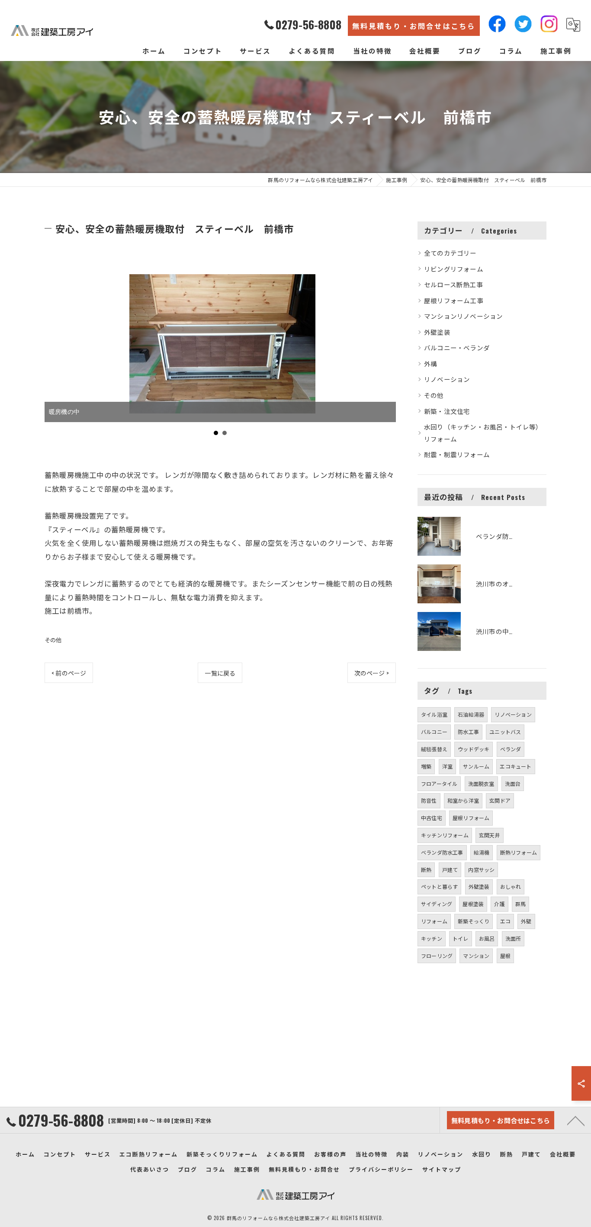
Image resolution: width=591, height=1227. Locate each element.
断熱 (426, 869)
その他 (53, 639)
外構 (430, 363)
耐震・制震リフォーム (457, 454)
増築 (426, 766)
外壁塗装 (437, 331)
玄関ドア (500, 800)
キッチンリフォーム (445, 835)
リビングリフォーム (453, 268)
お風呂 (487, 938)
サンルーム (476, 766)
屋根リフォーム (471, 817)
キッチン (431, 938)
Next (385, 358)
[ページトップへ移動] (576, 1120)
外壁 (526, 921)
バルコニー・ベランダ (457, 347)
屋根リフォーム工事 (453, 300)
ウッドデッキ (473, 749)
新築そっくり (473, 921)
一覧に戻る (220, 672)
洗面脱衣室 (481, 783)
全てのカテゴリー (450, 252)
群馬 (520, 903)
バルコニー (434, 731)
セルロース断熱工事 (453, 284)
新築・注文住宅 (447, 411)
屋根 (505, 955)
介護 (499, 903)
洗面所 (513, 938)
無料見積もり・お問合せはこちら (413, 25)
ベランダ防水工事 (442, 852)
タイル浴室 (434, 714)
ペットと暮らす (439, 886)
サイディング (436, 903)
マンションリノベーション (463, 315)
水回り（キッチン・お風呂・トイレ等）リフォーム (483, 432)
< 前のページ (68, 672)
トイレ (461, 938)
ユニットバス (505, 731)
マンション (476, 955)
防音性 (429, 800)
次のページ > (371, 672)
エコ (505, 921)
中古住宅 (431, 817)
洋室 (447, 766)
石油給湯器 (471, 714)
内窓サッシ (481, 869)
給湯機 (482, 852)
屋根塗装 (473, 903)
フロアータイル (439, 783)
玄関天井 (489, 835)
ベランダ (510, 749)
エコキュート (515, 766)
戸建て (450, 869)
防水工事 (468, 731)
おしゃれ (510, 886)
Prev (56, 358)
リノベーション (447, 379)
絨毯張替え (434, 749)
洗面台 (513, 783)
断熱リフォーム (518, 852)
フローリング (437, 955)
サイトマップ (441, 1169)
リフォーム (434, 921)
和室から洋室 (463, 800)
